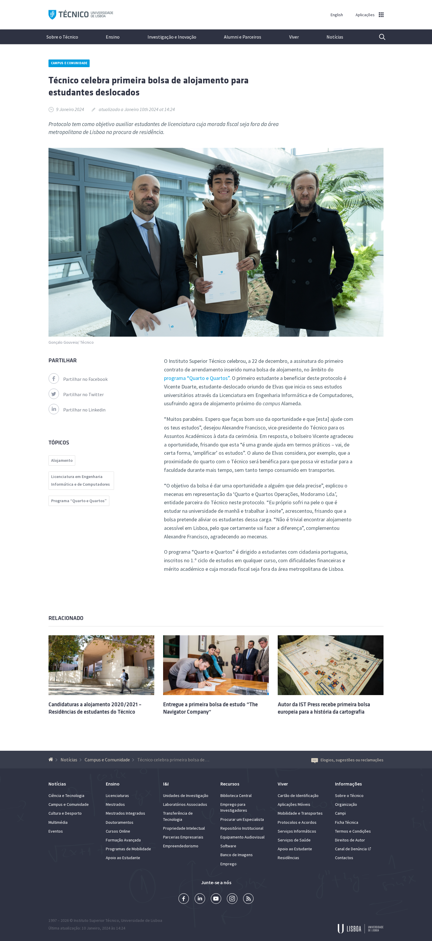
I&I (166, 784)
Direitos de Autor (350, 840)
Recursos (229, 784)
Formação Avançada (123, 840)
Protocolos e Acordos (297, 822)
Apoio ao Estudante (123, 857)
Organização (346, 804)
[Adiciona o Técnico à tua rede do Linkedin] (199, 899)
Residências (288, 857)
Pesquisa (378, 36)
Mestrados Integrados (125, 813)
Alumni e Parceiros (242, 37)
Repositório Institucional (241, 828)
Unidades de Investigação (185, 795)
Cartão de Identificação (298, 795)
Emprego (228, 863)
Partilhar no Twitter (83, 394)
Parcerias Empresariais (183, 837)
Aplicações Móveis (294, 804)
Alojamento (62, 460)
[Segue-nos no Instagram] (232, 899)
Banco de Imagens (236, 854)
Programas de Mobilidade (128, 848)
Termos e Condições (353, 831)
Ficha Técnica (346, 822)
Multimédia (58, 822)
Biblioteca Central (236, 795)
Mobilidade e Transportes (300, 813)
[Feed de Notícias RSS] (248, 899)
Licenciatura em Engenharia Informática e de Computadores (80, 480)
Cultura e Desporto (65, 813)
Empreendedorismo (180, 846)
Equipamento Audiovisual (242, 837)
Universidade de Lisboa (141, 920)
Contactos (344, 857)
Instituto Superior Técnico (96, 920)
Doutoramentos (119, 822)
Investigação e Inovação (172, 37)
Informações (348, 784)
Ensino (113, 37)
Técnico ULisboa (80, 15)
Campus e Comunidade (69, 63)
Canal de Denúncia (351, 848)
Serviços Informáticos (297, 831)
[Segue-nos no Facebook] (183, 899)
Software (228, 846)
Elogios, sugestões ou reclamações (352, 760)
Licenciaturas (117, 795)
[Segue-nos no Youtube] (216, 899)
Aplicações (365, 14)
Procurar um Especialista (242, 819)
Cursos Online (118, 831)
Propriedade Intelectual (184, 828)
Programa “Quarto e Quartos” (79, 500)
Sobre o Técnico (62, 37)
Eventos (55, 831)
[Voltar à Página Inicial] (51, 760)
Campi (340, 813)
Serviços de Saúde (294, 840)
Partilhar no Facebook (85, 379)
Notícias (334, 37)
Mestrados (115, 804)
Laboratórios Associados (185, 804)
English (337, 14)
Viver (294, 37)
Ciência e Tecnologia (66, 795)
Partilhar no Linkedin (84, 410)
